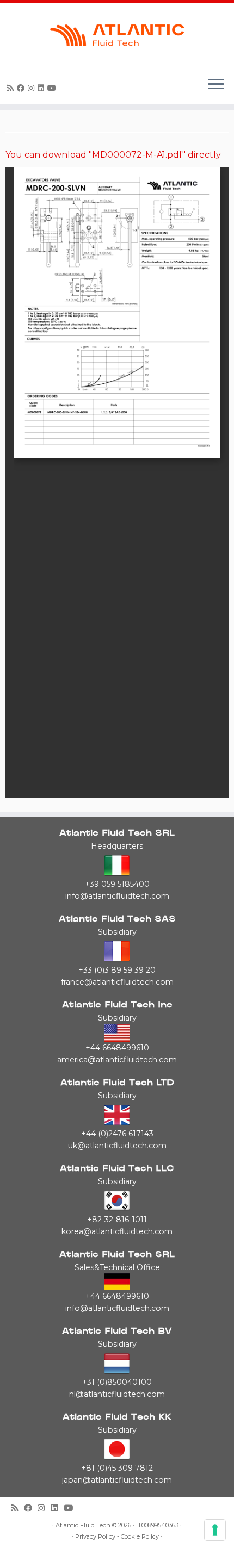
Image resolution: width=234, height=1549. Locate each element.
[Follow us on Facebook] (22, 88)
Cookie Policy (140, 1536)
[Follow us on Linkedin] (42, 88)
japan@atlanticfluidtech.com (117, 1480)
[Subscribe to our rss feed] (12, 88)
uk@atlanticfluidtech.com (117, 1145)
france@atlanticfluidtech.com (117, 982)
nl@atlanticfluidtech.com (117, 1394)
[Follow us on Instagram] (33, 88)
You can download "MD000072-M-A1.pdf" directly (113, 155)
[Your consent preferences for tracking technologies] (215, 1530)
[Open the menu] (216, 85)
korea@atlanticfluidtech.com (117, 1231)
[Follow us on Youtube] (53, 88)
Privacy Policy (95, 1536)
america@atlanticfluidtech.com (117, 1060)
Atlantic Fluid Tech (83, 1525)
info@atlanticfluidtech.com (117, 896)
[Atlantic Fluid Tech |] (117, 35)
